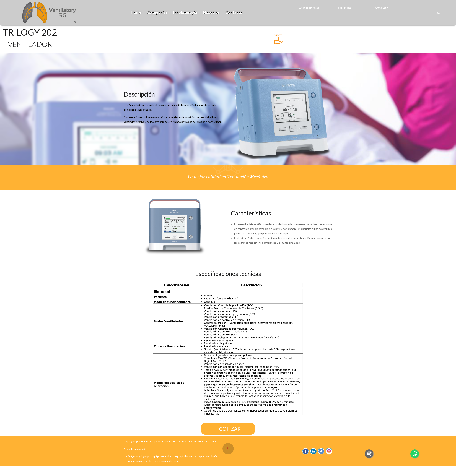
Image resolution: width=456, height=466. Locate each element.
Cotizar (230, 429)
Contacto (234, 12)
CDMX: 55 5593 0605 (308, 7)
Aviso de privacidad (134, 448)
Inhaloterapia (185, 12)
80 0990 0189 (381, 7)
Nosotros (211, 12)
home (136, 12)
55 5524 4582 (344, 7)
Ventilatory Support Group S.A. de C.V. (159, 441)
